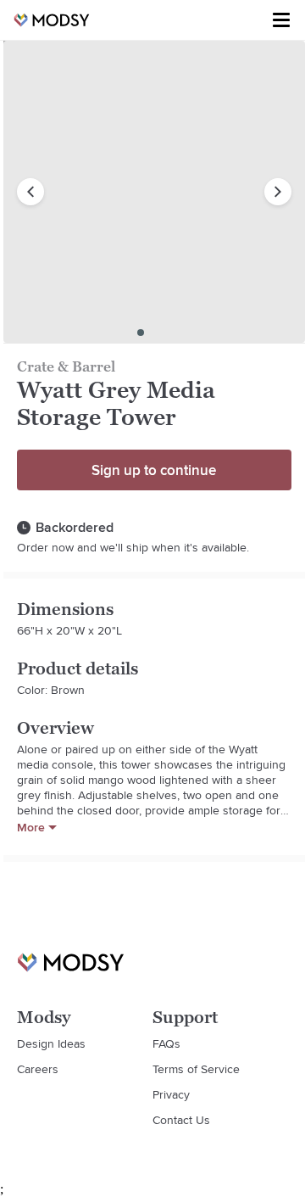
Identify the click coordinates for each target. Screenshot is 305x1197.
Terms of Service (196, 1069)
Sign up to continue (154, 470)
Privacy (171, 1094)
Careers (37, 1069)
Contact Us (181, 1119)
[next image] (277, 191)
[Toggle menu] (281, 20)
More (31, 827)
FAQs (166, 1043)
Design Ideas (51, 1043)
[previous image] (30, 191)
